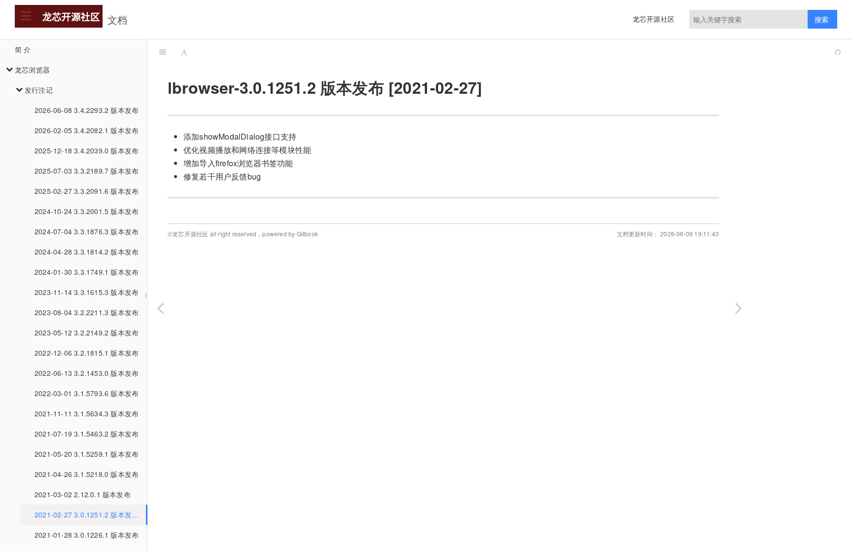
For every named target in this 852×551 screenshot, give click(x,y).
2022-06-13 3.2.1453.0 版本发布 (87, 373)
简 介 (23, 49)
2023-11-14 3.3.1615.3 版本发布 (87, 292)
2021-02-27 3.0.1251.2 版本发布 (87, 514)
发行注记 (39, 90)
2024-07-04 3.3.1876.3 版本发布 (87, 231)
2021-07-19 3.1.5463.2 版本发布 (87, 434)
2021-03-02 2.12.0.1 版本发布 (83, 494)
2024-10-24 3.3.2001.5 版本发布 (87, 211)
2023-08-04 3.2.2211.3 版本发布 (87, 312)
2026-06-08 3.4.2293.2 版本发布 (87, 110)
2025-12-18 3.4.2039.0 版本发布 (87, 150)
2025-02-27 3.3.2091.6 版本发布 (87, 191)
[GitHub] (837, 51)
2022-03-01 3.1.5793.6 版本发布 (87, 393)
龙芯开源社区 (653, 19)
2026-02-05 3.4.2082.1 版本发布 (87, 130)
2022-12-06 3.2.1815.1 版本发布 (87, 353)
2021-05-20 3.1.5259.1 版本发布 (87, 454)
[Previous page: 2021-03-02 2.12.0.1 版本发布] (160, 307)
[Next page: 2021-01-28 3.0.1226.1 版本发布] (738, 307)
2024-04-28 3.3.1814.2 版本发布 (87, 252)
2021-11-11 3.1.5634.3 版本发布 (87, 413)
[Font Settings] (184, 51)
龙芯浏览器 (32, 69)
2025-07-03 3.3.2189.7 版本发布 (87, 171)
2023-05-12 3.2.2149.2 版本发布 (87, 332)
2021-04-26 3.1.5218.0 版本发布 (87, 474)
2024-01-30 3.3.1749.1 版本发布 (87, 272)
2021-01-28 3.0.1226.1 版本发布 (87, 535)
